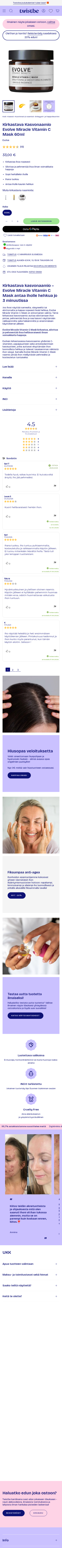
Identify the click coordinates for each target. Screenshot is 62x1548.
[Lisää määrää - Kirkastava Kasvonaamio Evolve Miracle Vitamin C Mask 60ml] (18, 221)
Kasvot (10, 116)
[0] (51, 11)
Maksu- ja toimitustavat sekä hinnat (25, 1274)
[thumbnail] (8, 106)
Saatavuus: (9, 242)
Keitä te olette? (12, 1296)
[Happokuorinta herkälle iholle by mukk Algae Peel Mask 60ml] (6, 197)
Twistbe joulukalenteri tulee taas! (29, 3)
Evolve (6, 140)
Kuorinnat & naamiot (24, 116)
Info (6, 1540)
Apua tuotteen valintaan (18, 1263)
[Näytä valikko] (4, 10)
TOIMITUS (11, 254)
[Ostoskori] (57, 10)
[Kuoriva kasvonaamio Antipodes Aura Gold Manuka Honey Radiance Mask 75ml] (14, 197)
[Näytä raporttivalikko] (55, 486)
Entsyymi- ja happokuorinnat (48, 116)
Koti (4, 116)
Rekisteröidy (35, 33)
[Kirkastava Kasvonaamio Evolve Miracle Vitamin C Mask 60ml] (22, 197)
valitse (51, 21)
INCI (5, 399)
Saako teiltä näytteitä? (17, 1285)
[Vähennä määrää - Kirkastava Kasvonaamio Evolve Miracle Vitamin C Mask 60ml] (6, 221)
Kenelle (7, 377)
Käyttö (7, 388)
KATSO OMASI (35, 272)
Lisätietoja (9, 409)
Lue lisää (8, 366)
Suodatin (11, 458)
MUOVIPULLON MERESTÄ (45, 266)
